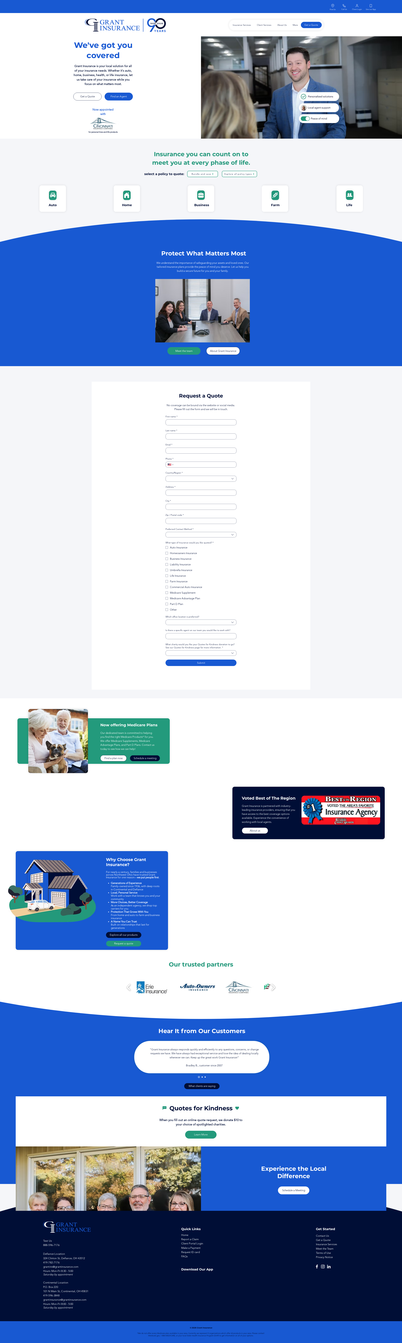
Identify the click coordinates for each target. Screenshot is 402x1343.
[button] (241, 25)
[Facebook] (316, 1266)
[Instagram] (322, 1266)
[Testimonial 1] (198, 1077)
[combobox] (201, 479)
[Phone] (344, 6)
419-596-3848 (51, 1295)
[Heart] (237, 1108)
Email (169, 444)
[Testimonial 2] (202, 1077)
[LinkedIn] (328, 1266)
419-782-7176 (51, 1262)
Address (170, 486)
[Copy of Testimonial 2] (205, 1077)
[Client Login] (357, 6)
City (168, 500)
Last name (171, 430)
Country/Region (174, 472)
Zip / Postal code (175, 515)
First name (171, 416)
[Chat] (164, 1108)
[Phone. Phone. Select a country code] (171, 464)
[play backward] (128, 987)
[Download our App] (370, 5)
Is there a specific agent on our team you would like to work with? (198, 630)
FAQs (184, 1256)
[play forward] (273, 987)
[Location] (333, 6)
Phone (169, 458)
